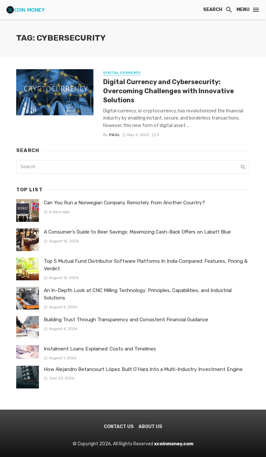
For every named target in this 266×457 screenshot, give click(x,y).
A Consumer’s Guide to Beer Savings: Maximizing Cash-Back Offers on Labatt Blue (137, 232)
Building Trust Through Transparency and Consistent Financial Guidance (126, 320)
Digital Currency (122, 73)
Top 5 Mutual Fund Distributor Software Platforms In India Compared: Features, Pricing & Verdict (146, 265)
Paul (114, 135)
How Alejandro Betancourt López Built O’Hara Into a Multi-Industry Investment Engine (143, 369)
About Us (150, 426)
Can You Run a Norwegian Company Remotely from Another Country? (124, 203)
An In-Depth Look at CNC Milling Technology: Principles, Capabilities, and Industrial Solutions (138, 294)
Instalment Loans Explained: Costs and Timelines (100, 349)
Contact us (119, 426)
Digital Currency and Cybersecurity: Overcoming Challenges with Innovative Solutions (168, 91)
